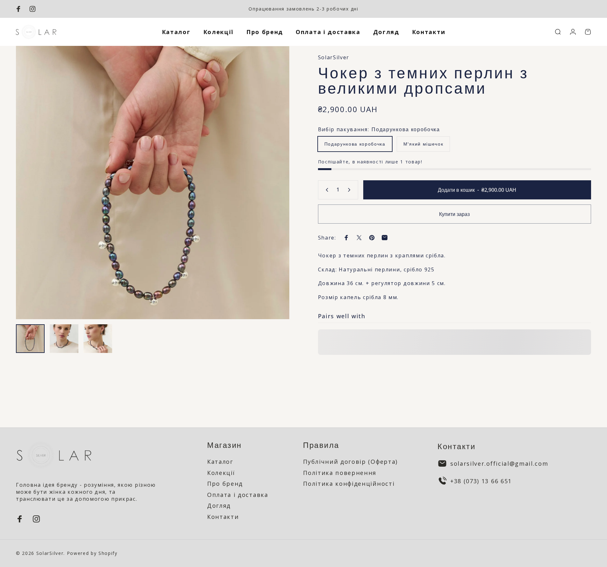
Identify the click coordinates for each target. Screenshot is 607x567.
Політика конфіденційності (348, 483)
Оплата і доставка (237, 495)
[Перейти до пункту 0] (30, 338)
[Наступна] (273, 198)
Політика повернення (339, 473)
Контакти (223, 516)
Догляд (219, 505)
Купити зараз (454, 214)
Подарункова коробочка (355, 144)
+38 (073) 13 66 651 (481, 481)
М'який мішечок (423, 144)
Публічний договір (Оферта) (350, 461)
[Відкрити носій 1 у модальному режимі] (152, 182)
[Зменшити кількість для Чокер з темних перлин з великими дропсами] (325, 190)
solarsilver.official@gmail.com (499, 463)
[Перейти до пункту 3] (97, 338)
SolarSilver (333, 57)
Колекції (221, 473)
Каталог (220, 461)
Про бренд (225, 483)
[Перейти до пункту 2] (64, 338)
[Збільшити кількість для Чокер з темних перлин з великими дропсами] (350, 190)
